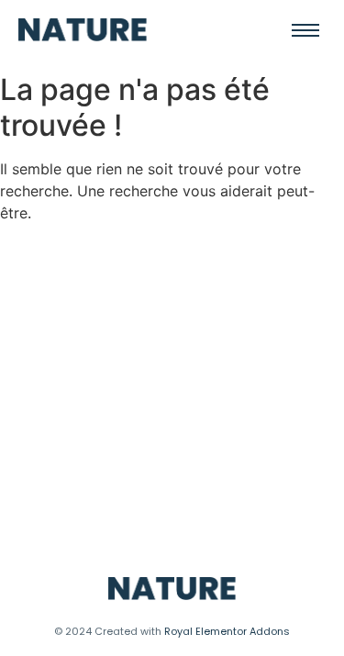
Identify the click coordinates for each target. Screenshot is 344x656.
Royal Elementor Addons (227, 631)
